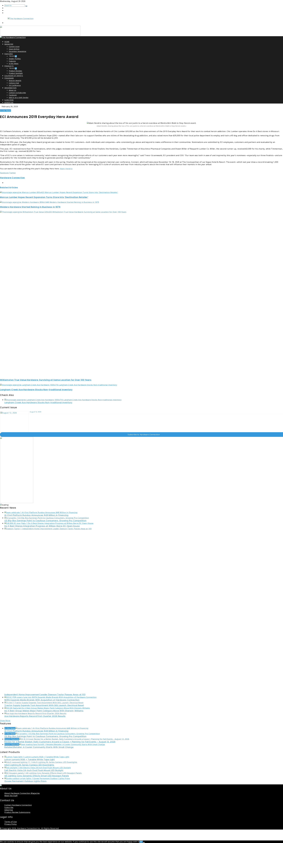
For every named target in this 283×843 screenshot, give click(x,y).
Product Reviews (15, 71)
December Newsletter (17, 51)
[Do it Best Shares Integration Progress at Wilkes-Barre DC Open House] (48, 523)
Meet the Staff (11, 795)
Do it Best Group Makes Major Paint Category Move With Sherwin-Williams (43, 710)
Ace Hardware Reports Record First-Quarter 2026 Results (35, 716)
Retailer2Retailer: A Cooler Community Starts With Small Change (39, 747)
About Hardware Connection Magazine (22, 793)
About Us (12, 90)
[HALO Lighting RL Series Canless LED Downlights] (40, 762)
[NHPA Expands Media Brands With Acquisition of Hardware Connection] (50, 697)
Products (8, 66)
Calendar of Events (13, 76)
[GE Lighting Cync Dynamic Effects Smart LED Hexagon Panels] (43, 773)
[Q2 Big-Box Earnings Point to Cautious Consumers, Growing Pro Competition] (46, 518)
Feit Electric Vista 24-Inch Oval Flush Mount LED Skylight (33, 770)
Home (6, 42)
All (16, 56)
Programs (9, 78)
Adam (62, 168)
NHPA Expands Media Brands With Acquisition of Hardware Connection (41, 700)
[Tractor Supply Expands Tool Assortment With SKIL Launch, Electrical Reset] (43, 702)
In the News (13, 63)
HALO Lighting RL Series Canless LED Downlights (29, 765)
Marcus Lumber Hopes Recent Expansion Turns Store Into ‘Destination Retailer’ (44, 197)
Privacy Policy (10, 824)
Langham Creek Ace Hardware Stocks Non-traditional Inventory (36, 389)
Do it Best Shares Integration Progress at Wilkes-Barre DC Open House (42, 526)
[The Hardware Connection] (20, 18)
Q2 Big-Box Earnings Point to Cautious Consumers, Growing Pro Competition (45, 520)
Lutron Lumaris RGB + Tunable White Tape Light (29, 759)
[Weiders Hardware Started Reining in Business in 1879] (49, 202)
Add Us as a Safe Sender (18, 97)
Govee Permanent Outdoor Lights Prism (25, 781)
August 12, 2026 (35, 412)
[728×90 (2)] (40, 35)
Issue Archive (14, 49)
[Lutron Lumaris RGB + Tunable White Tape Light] (36, 757)
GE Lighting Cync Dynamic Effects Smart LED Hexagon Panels (36, 775)
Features (8, 54)
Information (10, 88)
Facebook (13, 95)
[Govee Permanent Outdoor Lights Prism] (37, 778)
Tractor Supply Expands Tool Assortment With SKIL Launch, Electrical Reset (44, 705)
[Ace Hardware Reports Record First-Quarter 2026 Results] (35, 713)
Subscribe (9, 100)
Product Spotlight (16, 73)
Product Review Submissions (17, 812)
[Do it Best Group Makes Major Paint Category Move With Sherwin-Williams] (47, 708)
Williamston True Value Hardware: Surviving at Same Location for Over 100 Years (45, 379)
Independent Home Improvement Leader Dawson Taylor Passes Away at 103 (44, 694)
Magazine (8, 44)
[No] (144, 842)
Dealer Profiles (15, 59)
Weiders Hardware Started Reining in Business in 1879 (30, 207)
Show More (5, 720)
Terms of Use (10, 821)
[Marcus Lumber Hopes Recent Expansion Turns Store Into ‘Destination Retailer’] (59, 192)
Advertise (8, 102)
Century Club (14, 83)
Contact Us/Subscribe (17, 93)
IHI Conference (15, 85)
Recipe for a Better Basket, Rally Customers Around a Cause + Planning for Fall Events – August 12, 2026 (59, 741)
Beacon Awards (15, 80)
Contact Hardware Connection (18, 805)
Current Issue (14, 46)
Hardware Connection (12, 177)
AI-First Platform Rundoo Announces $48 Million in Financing (36, 515)
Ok (141, 842)
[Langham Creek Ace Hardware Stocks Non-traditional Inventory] (58, 385)
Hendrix (69, 168)
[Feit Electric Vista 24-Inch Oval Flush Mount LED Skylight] (37, 767)
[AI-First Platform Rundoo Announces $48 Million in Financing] (40, 512)
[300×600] (16, 502)
